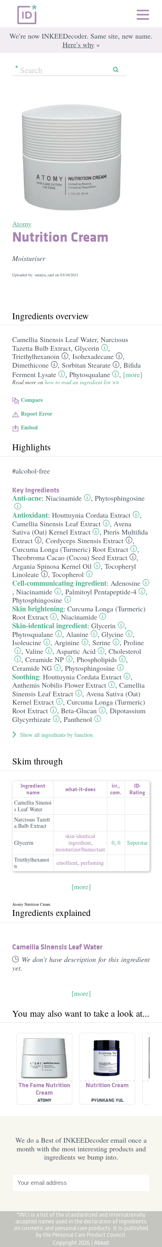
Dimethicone (30, 365)
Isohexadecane (93, 356)
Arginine (66, 642)
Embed (29, 427)
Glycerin (87, 348)
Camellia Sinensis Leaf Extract (56, 523)
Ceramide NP (44, 659)
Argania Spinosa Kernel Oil (52, 566)
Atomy (21, 223)
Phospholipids (97, 659)
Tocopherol (68, 574)
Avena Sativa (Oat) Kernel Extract (71, 528)
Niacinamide (64, 498)
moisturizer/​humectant (80, 849)
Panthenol (78, 719)
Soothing (25, 677)
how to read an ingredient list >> (82, 382)
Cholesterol (125, 651)
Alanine (77, 634)
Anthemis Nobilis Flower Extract (59, 685)
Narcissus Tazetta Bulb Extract (70, 344)
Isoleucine (26, 642)
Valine (34, 651)
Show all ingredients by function (56, 734)
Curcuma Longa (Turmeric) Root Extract (70, 549)
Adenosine (125, 583)
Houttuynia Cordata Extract (91, 515)
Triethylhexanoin (35, 356)
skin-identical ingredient (80, 839)
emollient (67, 862)
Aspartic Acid (76, 651)
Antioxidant (30, 515)
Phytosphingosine (120, 498)
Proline (133, 642)
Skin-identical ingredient (49, 625)
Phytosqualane (89, 374)
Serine (101, 642)
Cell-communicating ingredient (59, 583)
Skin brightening (37, 608)
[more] (132, 374)
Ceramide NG (32, 668)
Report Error (36, 413)
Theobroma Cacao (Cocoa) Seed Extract (69, 557)
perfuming (92, 862)
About (101, 1242)
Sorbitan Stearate (86, 365)
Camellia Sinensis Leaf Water (54, 339)
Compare (32, 400)
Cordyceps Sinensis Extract (84, 540)
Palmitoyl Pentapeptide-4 (100, 591)
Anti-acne (27, 498)
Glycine (112, 634)
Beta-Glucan (79, 710)
